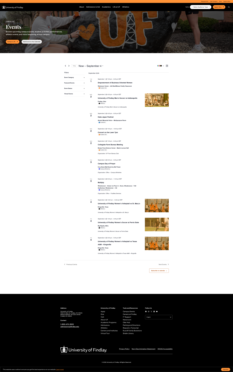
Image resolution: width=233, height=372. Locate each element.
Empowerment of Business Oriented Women (115, 82)
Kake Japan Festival (105, 117)
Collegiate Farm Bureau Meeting (110, 144)
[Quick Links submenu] (230, 1)
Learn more (60, 369)
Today (74, 66)
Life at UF (116, 7)
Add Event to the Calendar (31, 42)
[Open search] (229, 7)
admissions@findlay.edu (69, 327)
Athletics (125, 7)
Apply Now (218, 7)
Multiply (101, 182)
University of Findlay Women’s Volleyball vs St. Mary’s (119, 203)
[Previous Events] (65, 66)
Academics (106, 7)
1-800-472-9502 (67, 324)
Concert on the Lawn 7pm (108, 132)
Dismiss (225, 369)
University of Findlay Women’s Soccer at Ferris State (118, 222)
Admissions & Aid (93, 7)
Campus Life (11, 42)
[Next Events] (69, 66)
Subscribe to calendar (158, 270)
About (81, 7)
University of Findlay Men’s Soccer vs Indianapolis (117, 98)
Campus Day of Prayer (106, 163)
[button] (160, 66)
